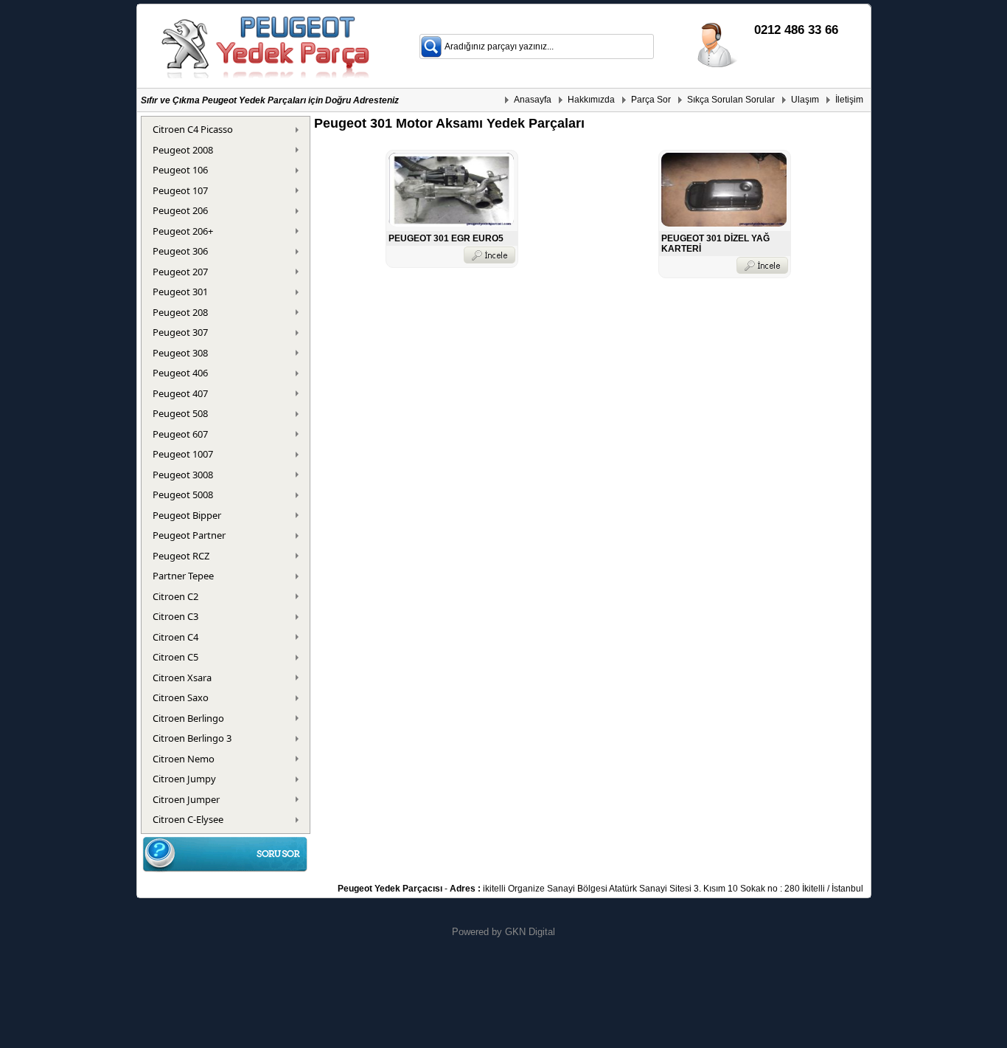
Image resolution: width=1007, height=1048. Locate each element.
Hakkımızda (591, 99)
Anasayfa (532, 99)
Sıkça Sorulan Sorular (731, 99)
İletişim (849, 99)
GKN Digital (530, 931)
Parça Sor (651, 99)
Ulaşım (805, 99)
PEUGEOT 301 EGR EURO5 (445, 238)
